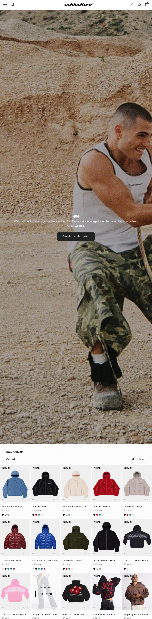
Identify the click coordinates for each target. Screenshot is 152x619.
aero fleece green (72, 560)
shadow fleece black (104, 560)
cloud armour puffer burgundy (12, 560)
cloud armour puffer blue (45, 560)
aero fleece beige (133, 506)
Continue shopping (76, 236)
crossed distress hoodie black (136, 560)
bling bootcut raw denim (45, 614)
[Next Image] (26, 486)
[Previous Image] (3, 486)
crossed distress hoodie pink (14, 614)
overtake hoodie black (105, 614)
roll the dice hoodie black (74, 614)
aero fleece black (41, 506)
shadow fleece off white (75, 506)
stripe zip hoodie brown (136, 614)
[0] (139, 4)
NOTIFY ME (45, 594)
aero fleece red (101, 506)
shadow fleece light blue (12, 506)
